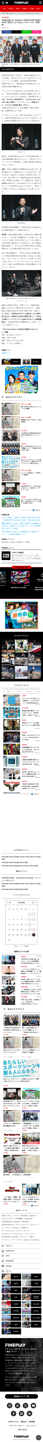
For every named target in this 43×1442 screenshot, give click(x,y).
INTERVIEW (6, 1237)
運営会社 (24, 1422)
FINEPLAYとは (13, 1422)
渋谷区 (27, 542)
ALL (4, 8)
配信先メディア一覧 (21, 1396)
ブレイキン (24, 1237)
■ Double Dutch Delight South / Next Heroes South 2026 (21, 858)
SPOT (8, 1256)
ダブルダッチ (17, 1234)
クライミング (28, 1234)
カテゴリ (8, 1271)
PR (8, 1215)
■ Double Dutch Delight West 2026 (15, 862)
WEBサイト (6, 353)
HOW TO (9, 1246)
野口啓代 (25, 1222)
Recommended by (27, 510)
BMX (38, 8)
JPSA (3, 1215)
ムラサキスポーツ (8, 1218)
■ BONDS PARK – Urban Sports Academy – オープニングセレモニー (21, 879)
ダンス (26, 1231)
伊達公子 (20, 542)
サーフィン (5, 1240)
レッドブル (15, 1215)
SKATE (11, 8)
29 (30, 935)
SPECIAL (9, 1266)
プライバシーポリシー (17, 1425)
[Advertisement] (21, 821)
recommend (35, 1240)
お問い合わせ (22, 1429)
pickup (12, 542)
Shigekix (32, 1215)
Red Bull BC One (7, 1225)
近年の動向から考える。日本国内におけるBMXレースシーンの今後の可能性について (21, 533)
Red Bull (15, 1237)
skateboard (28, 1218)
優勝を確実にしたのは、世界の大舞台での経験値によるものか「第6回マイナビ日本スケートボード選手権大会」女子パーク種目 (21, 525)
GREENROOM (7, 1222)
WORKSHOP (10, 1251)
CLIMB (32, 8)
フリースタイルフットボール (12, 1231)
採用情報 (32, 1422)
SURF (18, 8)
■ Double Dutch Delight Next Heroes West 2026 (20, 866)
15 (30, 925)
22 (30, 930)
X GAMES (23, 1228)
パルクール (33, 1225)
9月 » (34, 903)
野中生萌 (24, 1215)
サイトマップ (31, 1425)
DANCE (24, 8)
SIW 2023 (5, 542)
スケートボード (16, 1240)
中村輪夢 (19, 1218)
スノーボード (6, 1228)
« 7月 (9, 903)
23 (34, 930)
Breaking (17, 1222)
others (5, 17)
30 (34, 935)
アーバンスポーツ (21, 1225)
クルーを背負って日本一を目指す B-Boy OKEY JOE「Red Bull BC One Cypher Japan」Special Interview (21, 519)
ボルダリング (6, 1234)
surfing (15, 1228)
